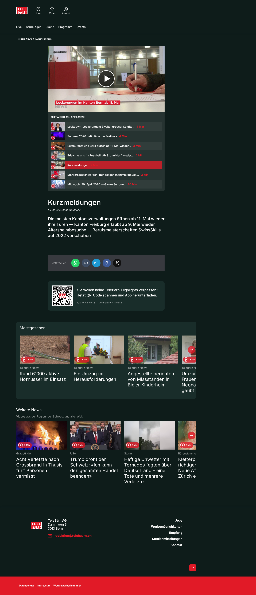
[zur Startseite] (22, 10)
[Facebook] (107, 263)
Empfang (175, 532)
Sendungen (33, 27)
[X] (117, 263)
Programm (65, 27)
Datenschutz (26, 585)
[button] (86, 263)
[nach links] (21, 350)
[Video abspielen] (106, 79)
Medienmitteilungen (167, 539)
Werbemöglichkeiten (166, 526)
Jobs (178, 520)
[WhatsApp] (75, 263)
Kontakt (176, 545)
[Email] (96, 263)
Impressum (44, 585)
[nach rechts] (191, 350)
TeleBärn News (24, 38)
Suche (50, 27)
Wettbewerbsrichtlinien (67, 585)
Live (19, 27)
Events (81, 27)
